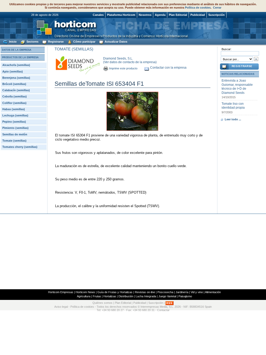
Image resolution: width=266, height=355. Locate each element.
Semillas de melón (14, 134)
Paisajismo (185, 296)
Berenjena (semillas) (16, 77)
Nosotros (145, 14)
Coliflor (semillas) (14, 102)
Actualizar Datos (115, 41)
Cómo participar (83, 41)
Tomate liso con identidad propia (233, 106)
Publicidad (197, 14)
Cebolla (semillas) (14, 96)
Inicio (12, 41)
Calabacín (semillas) (16, 90)
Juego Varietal (167, 296)
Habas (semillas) (13, 109)
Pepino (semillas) (14, 121)
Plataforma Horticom (121, 14)
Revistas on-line (145, 292)
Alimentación (213, 292)
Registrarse (55, 41)
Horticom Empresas (60, 292)
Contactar (163, 310)
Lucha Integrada (146, 296)
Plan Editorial (178, 14)
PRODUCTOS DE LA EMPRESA (20, 57)
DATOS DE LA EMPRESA (16, 50)
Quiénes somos (102, 302)
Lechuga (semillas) (15, 115)
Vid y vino (197, 292)
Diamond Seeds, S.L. (118, 58)
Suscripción (216, 14)
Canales (98, 14)
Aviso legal (61, 306)
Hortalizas (109, 296)
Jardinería (182, 292)
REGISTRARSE (242, 66)
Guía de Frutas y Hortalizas (114, 292)
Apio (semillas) (12, 71)
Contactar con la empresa (168, 67)
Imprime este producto (123, 68)
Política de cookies (198, 7)
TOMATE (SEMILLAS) (74, 49)
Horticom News (85, 292)
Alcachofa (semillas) (16, 65)
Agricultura (83, 296)
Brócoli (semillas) (14, 84)
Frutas (97, 296)
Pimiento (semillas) (15, 127)
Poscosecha (165, 292)
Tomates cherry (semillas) (19, 146)
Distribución (125, 296)
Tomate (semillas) (14, 140)
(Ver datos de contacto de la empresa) (130, 62)
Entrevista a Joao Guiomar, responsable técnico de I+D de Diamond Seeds (237, 87)
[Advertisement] (133, 251)
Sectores (32, 41)
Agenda (160, 14)
